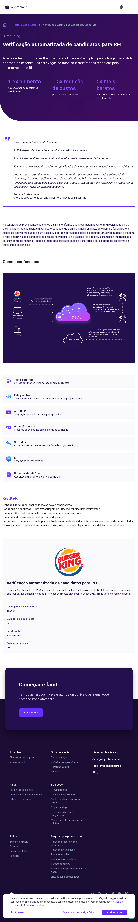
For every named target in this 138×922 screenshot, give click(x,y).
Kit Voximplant (17, 762)
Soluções (57, 784)
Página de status (19, 851)
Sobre (13, 836)
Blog (95, 772)
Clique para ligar (59, 807)
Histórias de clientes (24, 25)
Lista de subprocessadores (65, 876)
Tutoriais (55, 771)
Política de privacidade (63, 849)
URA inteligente (59, 789)
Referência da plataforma (65, 762)
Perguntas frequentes (21, 789)
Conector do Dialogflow (63, 794)
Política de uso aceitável (63, 859)
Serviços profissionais (106, 759)
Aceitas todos (114, 912)
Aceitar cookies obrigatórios (79, 912)
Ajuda (13, 784)
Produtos (15, 752)
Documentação (60, 752)
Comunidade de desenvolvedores (27, 794)
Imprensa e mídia (19, 841)
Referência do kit (60, 767)
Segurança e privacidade (66, 836)
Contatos (15, 855)
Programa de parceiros (106, 765)
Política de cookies (61, 854)
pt (117, 7)
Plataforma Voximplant (22, 757)
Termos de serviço (61, 864)
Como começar (59, 757)
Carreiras (15, 846)
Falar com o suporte (20, 799)
